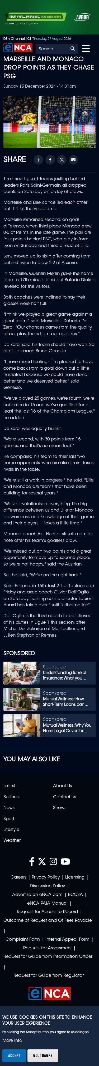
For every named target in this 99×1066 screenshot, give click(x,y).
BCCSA (75, 895)
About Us (62, 786)
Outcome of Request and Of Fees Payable (47, 921)
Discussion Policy (47, 886)
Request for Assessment (47, 948)
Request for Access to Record (47, 912)
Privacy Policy (46, 877)
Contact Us (64, 797)
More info (12, 1041)
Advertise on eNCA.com (37, 895)
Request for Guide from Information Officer (47, 957)
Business (11, 797)
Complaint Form (23, 940)
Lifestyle (11, 830)
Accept (14, 1055)
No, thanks (43, 1055)
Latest (9, 786)
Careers (18, 877)
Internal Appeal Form (67, 940)
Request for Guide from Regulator (48, 976)
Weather (12, 841)
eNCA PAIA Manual (47, 903)
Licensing (74, 877)
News (9, 808)
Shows (59, 808)
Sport (8, 819)
